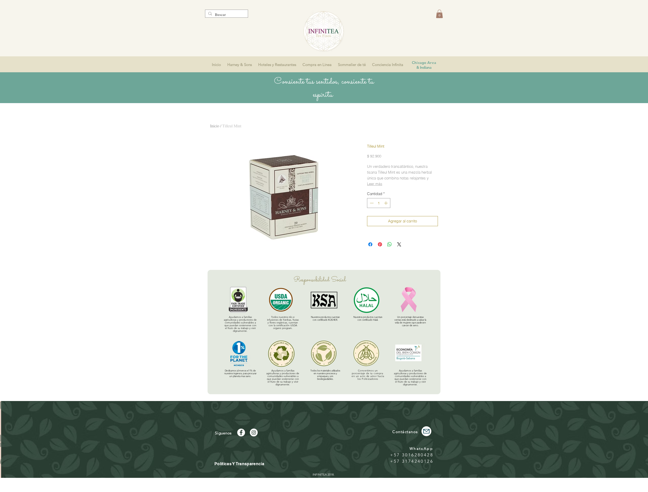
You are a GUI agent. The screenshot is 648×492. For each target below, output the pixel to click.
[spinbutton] (379, 203)
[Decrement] (371, 203)
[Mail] (426, 431)
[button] (439, 14)
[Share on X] (399, 244)
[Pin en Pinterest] (380, 244)
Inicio (214, 125)
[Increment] (386, 203)
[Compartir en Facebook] (370, 244)
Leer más (374, 183)
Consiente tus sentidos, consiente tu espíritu (324, 88)
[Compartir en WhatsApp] (390, 244)
